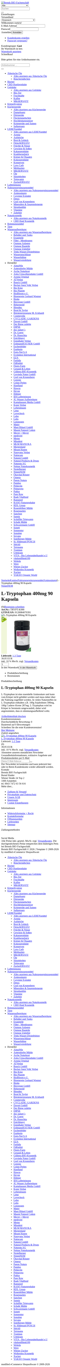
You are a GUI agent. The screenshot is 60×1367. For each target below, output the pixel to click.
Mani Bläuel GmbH (23, 427)
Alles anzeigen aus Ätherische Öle (30, 76)
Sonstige (18, 533)
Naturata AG (20, 463)
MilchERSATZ (21, 101)
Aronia (17, 134)
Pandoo (17, 483)
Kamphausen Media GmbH (27, 402)
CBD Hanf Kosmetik (24, 221)
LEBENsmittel (14, 129)
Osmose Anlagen (22, 243)
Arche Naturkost (22, 271)
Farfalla (17, 360)
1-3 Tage (16, 655)
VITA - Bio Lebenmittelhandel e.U (31, 555)
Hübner (17, 394)
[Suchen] (2, 12)
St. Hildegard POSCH (24, 541)
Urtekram (18, 552)
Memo (17, 438)
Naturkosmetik (14, 215)
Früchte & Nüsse (22, 145)
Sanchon (18, 513)
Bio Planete (19, 290)
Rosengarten (20, 511)
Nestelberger (20, 469)
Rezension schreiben (14, 606)
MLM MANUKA (22, 444)
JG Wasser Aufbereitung (25, 399)
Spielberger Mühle (23, 538)
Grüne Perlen (20, 382)
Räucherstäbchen (22, 79)
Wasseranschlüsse (22, 254)
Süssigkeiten (20, 176)
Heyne (17, 391)
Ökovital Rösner (22, 474)
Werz (16, 564)
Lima (16, 410)
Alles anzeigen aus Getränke (27, 90)
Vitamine (18, 210)
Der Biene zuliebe (22, 324)
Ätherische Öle (14, 73)
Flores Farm (19, 366)
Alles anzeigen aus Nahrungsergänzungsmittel (36, 190)
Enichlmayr (19, 338)
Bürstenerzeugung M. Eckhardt (29, 313)
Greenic (17, 380)
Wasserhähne (20, 257)
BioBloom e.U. (21, 293)
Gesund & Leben (22, 368)
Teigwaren (19, 179)
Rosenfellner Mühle (23, 508)
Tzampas (18, 550)
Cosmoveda (19, 315)
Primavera (18, 488)
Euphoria (18, 349)
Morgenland (19, 446)
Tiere (9, 226)
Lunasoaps (19, 421)
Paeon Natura (20, 480)
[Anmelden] (31, 761)
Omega (17, 477)
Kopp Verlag (20, 405)
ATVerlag (18, 279)
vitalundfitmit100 (22, 558)
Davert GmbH (21, 321)
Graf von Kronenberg (24, 201)
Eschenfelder (20, 346)
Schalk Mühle (20, 522)
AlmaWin (18, 265)
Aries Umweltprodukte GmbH (28, 274)
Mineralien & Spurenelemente (28, 204)
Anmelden (17, 32)
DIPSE (17, 327)
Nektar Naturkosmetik (24, 466)
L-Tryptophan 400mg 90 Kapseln (17, 738)
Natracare (18, 455)
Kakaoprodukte (21, 151)
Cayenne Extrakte (22, 196)
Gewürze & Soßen (23, 148)
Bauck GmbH (20, 282)
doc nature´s (19, 329)
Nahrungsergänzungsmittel (20, 187)
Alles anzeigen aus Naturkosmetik (30, 218)
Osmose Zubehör (22, 249)
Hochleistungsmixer (23, 120)
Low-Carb (19, 165)
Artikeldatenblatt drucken (13, 716)
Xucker (17, 572)
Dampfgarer (19, 112)
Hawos (17, 388)
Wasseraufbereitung (16, 229)
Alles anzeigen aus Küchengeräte (30, 109)
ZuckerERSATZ (22, 182)
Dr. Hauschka (20, 335)
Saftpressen (19, 126)
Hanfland (18, 385)
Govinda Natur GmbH (25, 374)
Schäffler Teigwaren (23, 519)
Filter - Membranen (23, 240)
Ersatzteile (19, 237)
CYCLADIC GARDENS (26, 318)
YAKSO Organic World (25, 575)
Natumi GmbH (21, 458)
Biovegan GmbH (22, 302)
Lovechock (19, 413)
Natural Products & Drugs (26, 460)
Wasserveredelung (22, 260)
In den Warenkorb (28, 667)
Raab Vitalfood (21, 497)
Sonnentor (19, 530)
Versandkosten (31, 661)
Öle (15, 173)
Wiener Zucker (21, 566)
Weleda (17, 561)
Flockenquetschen (22, 118)
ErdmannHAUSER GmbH (27, 343)
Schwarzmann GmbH (24, 525)
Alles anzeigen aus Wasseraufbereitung (32, 232)
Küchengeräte (14, 106)
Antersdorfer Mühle (23, 268)
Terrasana (18, 547)
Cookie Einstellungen (17, 802)
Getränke (11, 87)
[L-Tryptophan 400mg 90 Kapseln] (18, 735)
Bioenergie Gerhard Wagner (27, 296)
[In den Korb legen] (2, 68)
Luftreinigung (14, 184)
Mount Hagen (20, 449)
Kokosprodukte (21, 159)
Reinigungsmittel (15, 224)
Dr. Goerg (18, 332)
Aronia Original (21, 276)
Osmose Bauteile (22, 246)
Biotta (16, 299)
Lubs (16, 419)
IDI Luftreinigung (22, 396)
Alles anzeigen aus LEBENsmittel (30, 132)
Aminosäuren (20, 193)
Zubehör (18, 212)
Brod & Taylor (21, 310)
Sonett (17, 527)
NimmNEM (19, 472)
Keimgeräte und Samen (25, 123)
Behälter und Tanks (23, 235)
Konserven (19, 162)
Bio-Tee (17, 93)
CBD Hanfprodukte (17, 84)
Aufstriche (19, 137)
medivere (18, 435)
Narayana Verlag (22, 452)
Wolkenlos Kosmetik (24, 569)
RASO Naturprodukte (24, 502)
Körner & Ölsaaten (23, 157)
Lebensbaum (20, 407)
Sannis (17, 516)
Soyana (17, 536)
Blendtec (18, 307)
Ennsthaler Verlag (22, 341)
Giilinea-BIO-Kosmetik (25, 371)
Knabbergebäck (21, 154)
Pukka (17, 491)
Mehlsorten (19, 168)
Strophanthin (20, 207)
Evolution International (25, 355)
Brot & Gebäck (21, 140)
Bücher (10, 81)
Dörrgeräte (19, 115)
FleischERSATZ (22, 143)
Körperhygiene (14, 104)
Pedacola (18, 486)
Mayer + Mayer (21, 433)
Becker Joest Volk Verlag (26, 285)
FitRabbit (18, 363)
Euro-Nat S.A (20, 352)
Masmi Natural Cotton (24, 430)
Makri (16, 424)
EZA (16, 357)
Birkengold (19, 304)
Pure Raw (18, 494)
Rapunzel (18, 499)
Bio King (18, 288)
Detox (17, 198)
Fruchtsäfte (19, 95)
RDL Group (19, 505)
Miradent (18, 441)
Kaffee (17, 98)
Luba (16, 416)
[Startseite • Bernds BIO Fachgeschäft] (15, 2)
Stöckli (17, 544)
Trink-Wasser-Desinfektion (27, 251)
